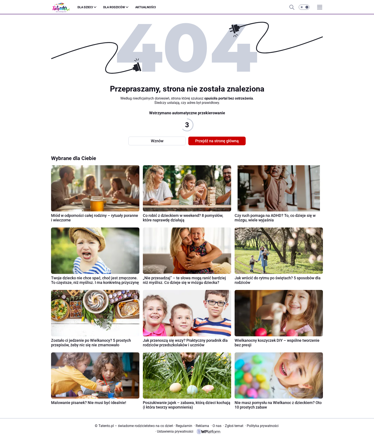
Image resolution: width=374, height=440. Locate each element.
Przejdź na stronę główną (217, 141)
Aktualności (145, 7)
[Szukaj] (291, 7)
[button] (304, 7)
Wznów (157, 141)
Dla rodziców (114, 7)
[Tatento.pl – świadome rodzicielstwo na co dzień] (64, 7)
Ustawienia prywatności (174, 431)
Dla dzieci (85, 7)
